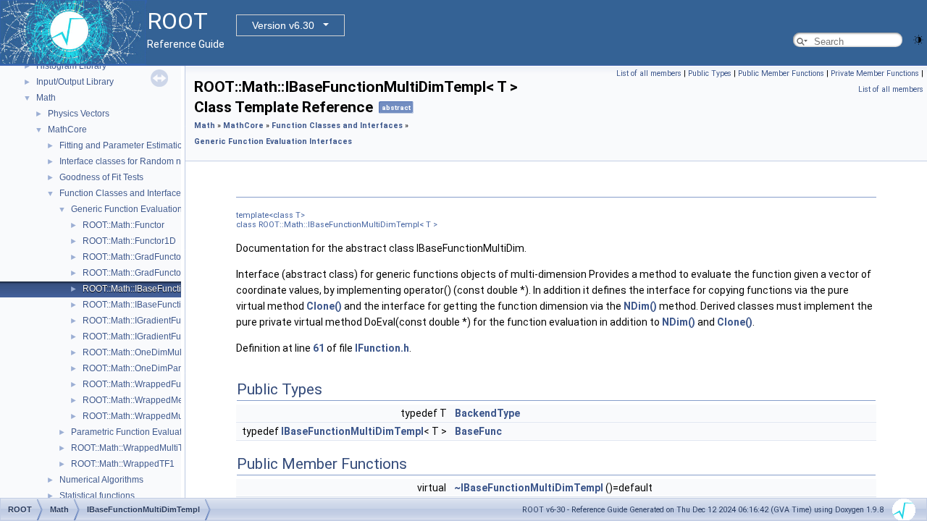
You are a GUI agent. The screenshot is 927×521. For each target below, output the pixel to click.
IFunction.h (382, 348)
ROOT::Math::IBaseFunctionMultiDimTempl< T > (176, 289)
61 (318, 348)
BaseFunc (478, 431)
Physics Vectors (78, 114)
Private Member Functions (875, 73)
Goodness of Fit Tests (101, 177)
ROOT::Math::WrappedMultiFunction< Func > (170, 416)
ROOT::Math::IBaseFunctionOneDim (153, 305)
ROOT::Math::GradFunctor (133, 257)
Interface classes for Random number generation (155, 161)
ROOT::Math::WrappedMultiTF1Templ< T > (154, 448)
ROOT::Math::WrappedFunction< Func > (161, 384)
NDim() (640, 306)
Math (46, 98)
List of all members (648, 73)
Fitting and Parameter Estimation (123, 145)
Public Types (709, 73)
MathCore (67, 129)
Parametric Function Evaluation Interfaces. (154, 432)
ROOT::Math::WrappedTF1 (123, 464)
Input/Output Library (75, 82)
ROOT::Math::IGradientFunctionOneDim (160, 336)
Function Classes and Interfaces (122, 193)
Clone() (324, 306)
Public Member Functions (781, 73)
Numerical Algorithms (101, 480)
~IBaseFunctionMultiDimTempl (528, 488)
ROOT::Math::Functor (123, 225)
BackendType (487, 413)
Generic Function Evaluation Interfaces (147, 209)
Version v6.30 (283, 25)
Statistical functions (97, 496)
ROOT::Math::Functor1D (129, 241)
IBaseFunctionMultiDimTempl (352, 431)
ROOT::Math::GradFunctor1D (139, 273)
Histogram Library (71, 66)
